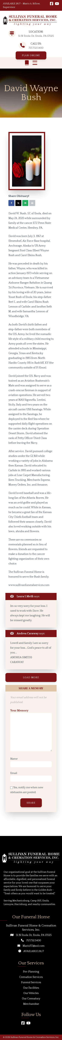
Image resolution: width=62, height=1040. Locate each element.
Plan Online (31, 55)
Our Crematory (31, 998)
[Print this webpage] (32, 203)
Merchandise (31, 1004)
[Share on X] (18, 203)
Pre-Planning (31, 971)
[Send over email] (25, 203)
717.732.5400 (36, 47)
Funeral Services (31, 982)
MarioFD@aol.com (34, 945)
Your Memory (19, 710)
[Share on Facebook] (11, 203)
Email (13, 773)
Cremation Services (31, 977)
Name (14, 758)
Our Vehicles (31, 993)
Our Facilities (31, 987)
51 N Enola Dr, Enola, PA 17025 (34, 935)
